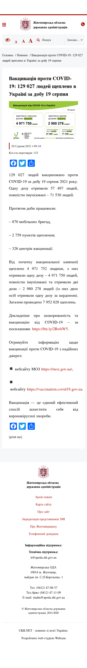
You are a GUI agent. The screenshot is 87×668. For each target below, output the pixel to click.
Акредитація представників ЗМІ (43, 519)
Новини (22, 55)
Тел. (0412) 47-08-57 (43, 587)
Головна (7, 55)
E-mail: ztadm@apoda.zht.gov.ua (44, 597)
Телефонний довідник (43, 534)
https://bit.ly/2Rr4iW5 (50, 328)
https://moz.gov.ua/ (56, 369)
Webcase (60, 638)
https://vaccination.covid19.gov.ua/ (55, 389)
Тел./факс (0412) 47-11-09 (43, 592)
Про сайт (43, 511)
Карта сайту (44, 504)
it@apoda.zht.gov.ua (43, 557)
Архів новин (43, 497)
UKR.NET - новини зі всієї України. (43, 630)
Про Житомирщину (43, 526)
